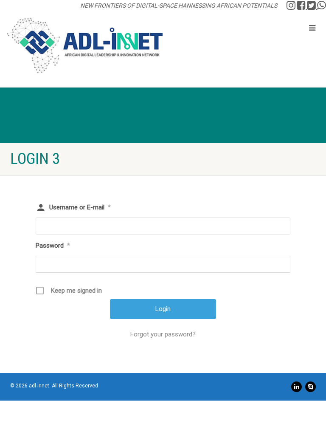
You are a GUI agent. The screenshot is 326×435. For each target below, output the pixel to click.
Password (53, 245)
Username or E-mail (80, 207)
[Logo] (84, 45)
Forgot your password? (163, 334)
